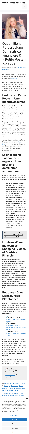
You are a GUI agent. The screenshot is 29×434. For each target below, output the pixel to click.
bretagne (7, 386)
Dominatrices (8, 383)
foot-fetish (5, 388)
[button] (26, 398)
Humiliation (13, 388)
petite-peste (21, 388)
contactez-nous (10, 375)
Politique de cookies (6, 432)
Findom (21, 386)
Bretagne (14, 78)
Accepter (14, 419)
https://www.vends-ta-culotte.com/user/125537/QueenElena (16, 327)
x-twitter (16, 390)
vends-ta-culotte (7, 390)
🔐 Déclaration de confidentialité (19, 432)
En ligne (22, 383)
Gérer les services (14, 415)
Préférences (14, 428)
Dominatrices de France (13, 3)
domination (14, 386)
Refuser (14, 424)
